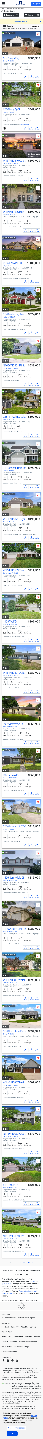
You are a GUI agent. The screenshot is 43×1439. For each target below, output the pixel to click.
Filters (33, 15)
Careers (33, 1327)
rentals (32, 1281)
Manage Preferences (16, 1428)
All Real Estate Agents (26, 1318)
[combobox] (35, 26)
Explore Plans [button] (36, 1388)
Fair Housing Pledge (21, 1347)
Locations (12, 15)
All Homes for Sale (9, 1318)
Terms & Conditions (9, 1342)
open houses (6, 1284)
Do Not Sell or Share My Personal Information (21, 1337)
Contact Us (15, 1327)
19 (29, 1262)
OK (12, 1434)
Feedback (5, 1327)
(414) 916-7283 (24, 124)
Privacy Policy (7, 1332)
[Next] (39, 43)
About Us (24, 1327)
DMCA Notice (7, 1347)
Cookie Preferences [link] (9, 1351)
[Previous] (4, 43)
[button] (36, 4)
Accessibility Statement (28, 1342)
